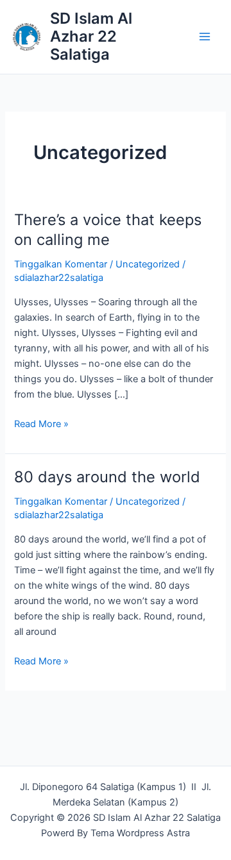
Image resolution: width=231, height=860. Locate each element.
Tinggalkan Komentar (60, 264)
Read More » (41, 423)
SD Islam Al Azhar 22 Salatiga (91, 36)
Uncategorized (148, 264)
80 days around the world (107, 477)
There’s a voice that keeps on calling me (107, 229)
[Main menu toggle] (204, 36)
